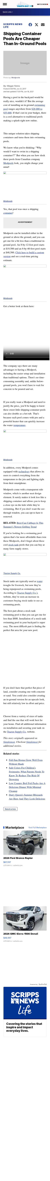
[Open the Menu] (4, 4)
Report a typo (10, 809)
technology (24, 471)
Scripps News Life (12, 25)
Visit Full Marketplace (37, 827)
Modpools (16, 78)
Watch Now (42, 4)
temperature (19, 425)
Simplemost (9, 741)
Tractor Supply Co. (12, 573)
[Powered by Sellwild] (43, 984)
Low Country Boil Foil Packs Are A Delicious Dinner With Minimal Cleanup (27, 787)
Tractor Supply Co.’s (27, 592)
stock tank (13, 544)
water (39, 581)
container (8, 212)
